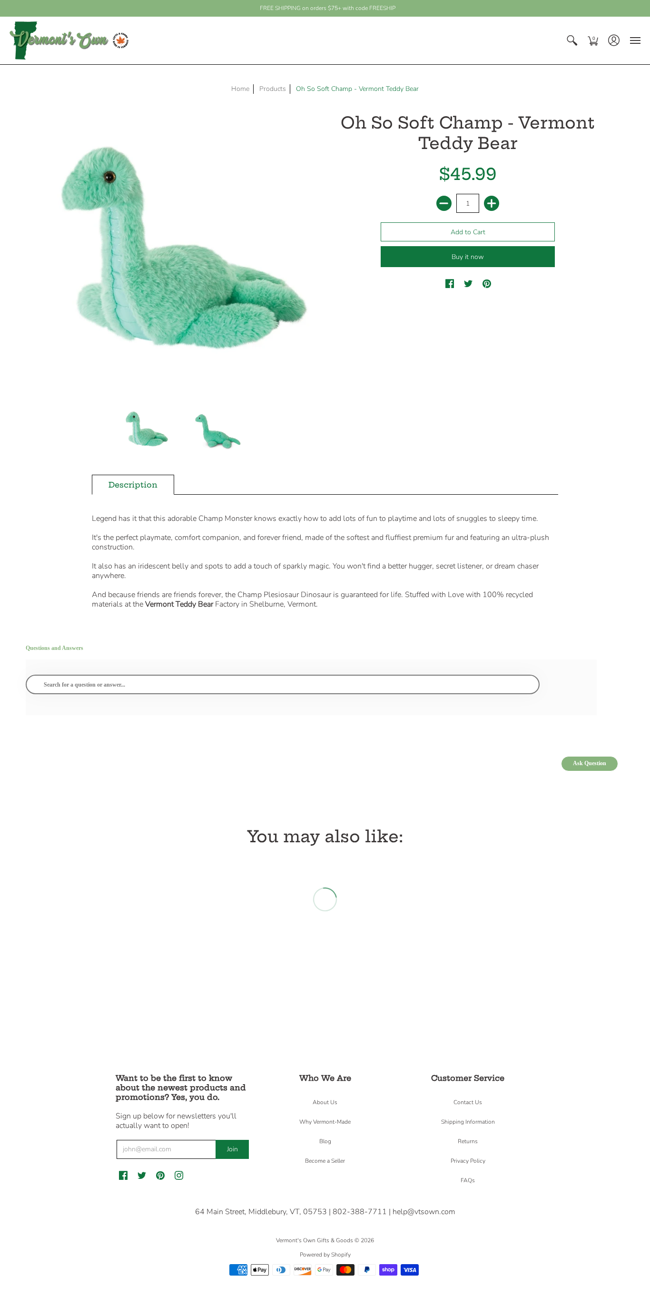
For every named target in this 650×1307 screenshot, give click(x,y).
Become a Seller (325, 1161)
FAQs (468, 1180)
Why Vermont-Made (325, 1122)
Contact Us (467, 1102)
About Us (325, 1102)
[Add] (491, 203)
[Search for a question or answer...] (283, 684)
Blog (325, 1141)
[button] (571, 40)
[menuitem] (571, 40)
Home (240, 88)
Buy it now (468, 256)
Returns (468, 1141)
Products (272, 88)
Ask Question (589, 763)
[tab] (133, 485)
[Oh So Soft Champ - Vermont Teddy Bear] (146, 429)
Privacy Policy (468, 1161)
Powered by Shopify (325, 1254)
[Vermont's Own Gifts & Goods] (69, 40)
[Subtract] (444, 203)
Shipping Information (468, 1122)
